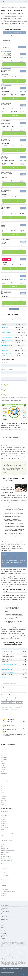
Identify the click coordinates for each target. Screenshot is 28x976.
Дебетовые (18, 707)
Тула (2, 790)
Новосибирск (4, 773)
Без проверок (20, 697)
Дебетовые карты (5, 913)
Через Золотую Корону (6, 858)
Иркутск (3, 761)
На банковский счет (5, 852)
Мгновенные (23, 704)
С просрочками (4, 835)
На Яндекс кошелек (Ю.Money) (8, 850)
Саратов (3, 786)
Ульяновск (3, 796)
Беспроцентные (4, 889)
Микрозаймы (5, 707)
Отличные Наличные (6, 340)
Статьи (2, 922)
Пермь (2, 779)
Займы (3, 697)
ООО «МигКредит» (5, 677)
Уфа (2, 794)
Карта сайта (3, 938)
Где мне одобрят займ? (8, 687)
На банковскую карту (5, 846)
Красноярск (3, 767)
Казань (2, 765)
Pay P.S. (3, 356)
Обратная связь (4, 935)
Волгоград (3, 753)
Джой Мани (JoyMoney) (6, 345)
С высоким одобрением (6, 879)
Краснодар (3, 763)
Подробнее (22, 57)
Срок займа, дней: (5, 376)
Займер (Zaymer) (5, 330)
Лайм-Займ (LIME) (5, 332)
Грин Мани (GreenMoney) (7, 348)
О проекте (3, 933)
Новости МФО (4, 920)
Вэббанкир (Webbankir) (6, 337)
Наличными (19, 702)
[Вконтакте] (23, 974)
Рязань (2, 782)
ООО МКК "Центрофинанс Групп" (9, 664)
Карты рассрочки (6, 709)
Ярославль (3, 804)
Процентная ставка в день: (7, 369)
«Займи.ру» (8, 968)
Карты (11, 707)
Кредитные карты (5, 911)
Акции (2, 927)
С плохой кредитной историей (8, 833)
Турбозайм (4, 343)
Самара (2, 784)
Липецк (2, 771)
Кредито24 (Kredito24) (6, 353)
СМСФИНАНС (4, 327)
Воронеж (3, 755)
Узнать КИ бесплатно (7, 691)
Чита (2, 802)
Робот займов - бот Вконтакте (9, 683)
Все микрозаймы (5, 815)
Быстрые (3, 817)
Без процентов (10, 697)
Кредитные (14, 709)
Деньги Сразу (4, 350)
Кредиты (3, 909)
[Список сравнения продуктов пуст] (25, 1)
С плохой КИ (5, 704)
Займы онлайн (4, 908)
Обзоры (2, 924)
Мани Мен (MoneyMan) (7, 335)
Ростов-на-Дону (4, 781)
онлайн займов (17, 319)
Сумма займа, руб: (5, 362)
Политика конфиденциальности (7, 972)
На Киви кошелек (5, 848)
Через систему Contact (6, 856)
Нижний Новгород (5, 775)
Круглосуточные (13, 704)
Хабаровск (3, 798)
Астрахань (3, 751)
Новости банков (4, 919)
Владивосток (4, 757)
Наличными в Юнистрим (6, 860)
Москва (2, 748)
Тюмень (3, 792)
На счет (3, 700)
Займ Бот (3, 881)
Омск (2, 777)
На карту (10, 700)
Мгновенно (16, 700)
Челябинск (3, 800)
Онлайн (2, 831)
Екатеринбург (4, 759)
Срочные (3, 837)
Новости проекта (5, 936)
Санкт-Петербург (5, 749)
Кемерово (3, 769)
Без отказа (4, 702)
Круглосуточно (4, 827)
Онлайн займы (4, 844)
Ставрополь (3, 788)
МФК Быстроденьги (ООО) (7, 669)
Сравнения (3, 925)
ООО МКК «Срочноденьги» (7, 672)
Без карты (3, 819)
